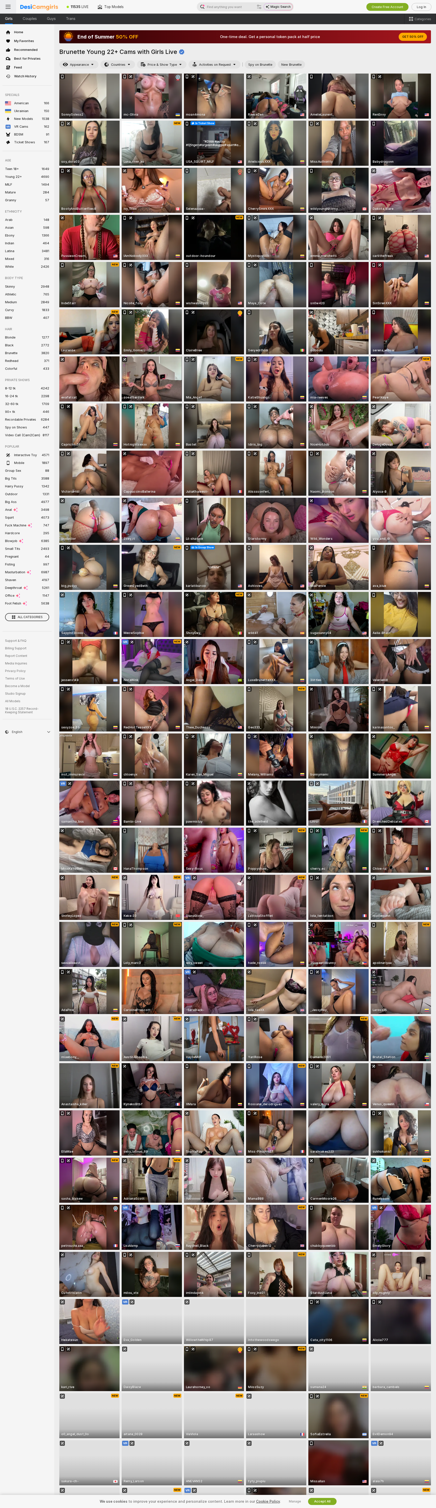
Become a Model (17, 686)
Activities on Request (215, 64)
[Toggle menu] (8, 7)
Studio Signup (15, 693)
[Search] (259, 6)
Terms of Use (15, 678)
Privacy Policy (15, 671)
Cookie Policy (268, 1501)
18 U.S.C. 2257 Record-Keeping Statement (22, 710)
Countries (118, 64)
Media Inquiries (16, 663)
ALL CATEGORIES (30, 617)
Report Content (16, 656)
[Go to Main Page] (39, 7)
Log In (421, 7)
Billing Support (15, 648)
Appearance (79, 64)
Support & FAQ (15, 641)
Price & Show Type (162, 64)
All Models (12, 701)
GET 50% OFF (412, 37)
